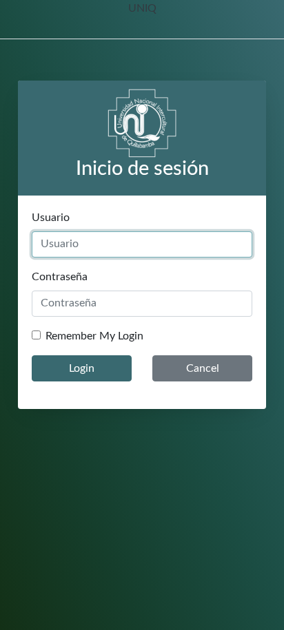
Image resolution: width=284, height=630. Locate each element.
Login (81, 368)
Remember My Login (94, 336)
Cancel (202, 368)
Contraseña (60, 276)
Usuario (51, 217)
